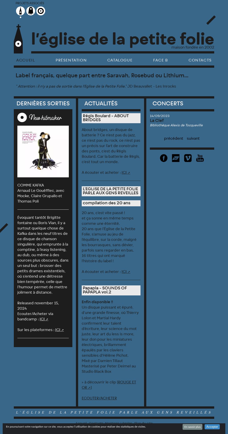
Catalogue (119, 60)
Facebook (163, 158)
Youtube (200, 158)
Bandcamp (175, 158)
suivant (193, 138)
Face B (160, 60)
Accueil (25, 60)
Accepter (212, 426)
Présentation (71, 60)
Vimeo (187, 158)
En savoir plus (192, 427)
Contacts (200, 60)
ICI (42, 319)
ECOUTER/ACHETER (99, 398)
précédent (173, 138)
